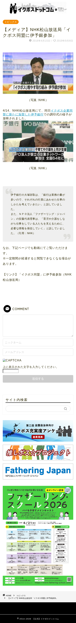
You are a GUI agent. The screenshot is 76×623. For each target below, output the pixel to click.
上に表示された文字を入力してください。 (31, 366)
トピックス (11, 22)
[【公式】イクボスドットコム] (38, 12)
